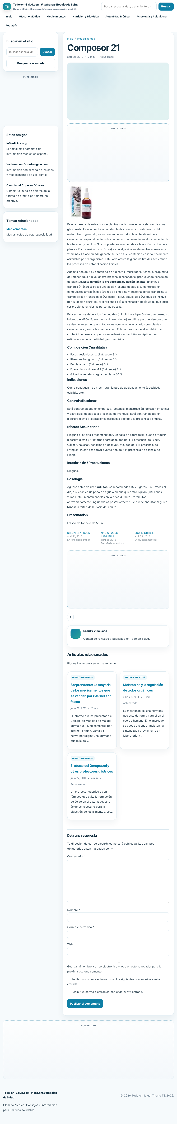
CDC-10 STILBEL (144, 532)
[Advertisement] (30, 101)
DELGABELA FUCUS (78, 532)
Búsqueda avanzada (30, 63)
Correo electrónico (80, 927)
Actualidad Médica (117, 16)
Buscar (166, 6)
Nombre (73, 910)
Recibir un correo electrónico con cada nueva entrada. (107, 992)
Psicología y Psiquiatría (152, 16)
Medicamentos (56, 16)
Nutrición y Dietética (86, 16)
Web (70, 944)
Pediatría (11, 25)
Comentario (76, 856)
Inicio (9, 16)
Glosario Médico (29, 16)
